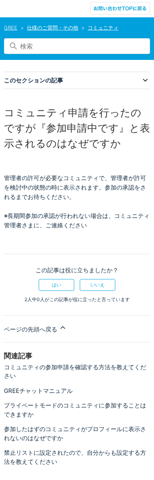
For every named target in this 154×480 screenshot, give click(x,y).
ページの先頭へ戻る (31, 329)
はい (56, 285)
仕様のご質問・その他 (52, 27)
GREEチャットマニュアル (38, 390)
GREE (10, 27)
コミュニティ (103, 27)
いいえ (97, 285)
